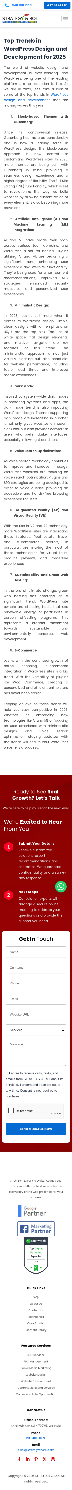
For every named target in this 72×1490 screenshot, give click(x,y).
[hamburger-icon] (65, 18)
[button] (61, 886)
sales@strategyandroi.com (36, 1450)
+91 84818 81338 (36, 1438)
